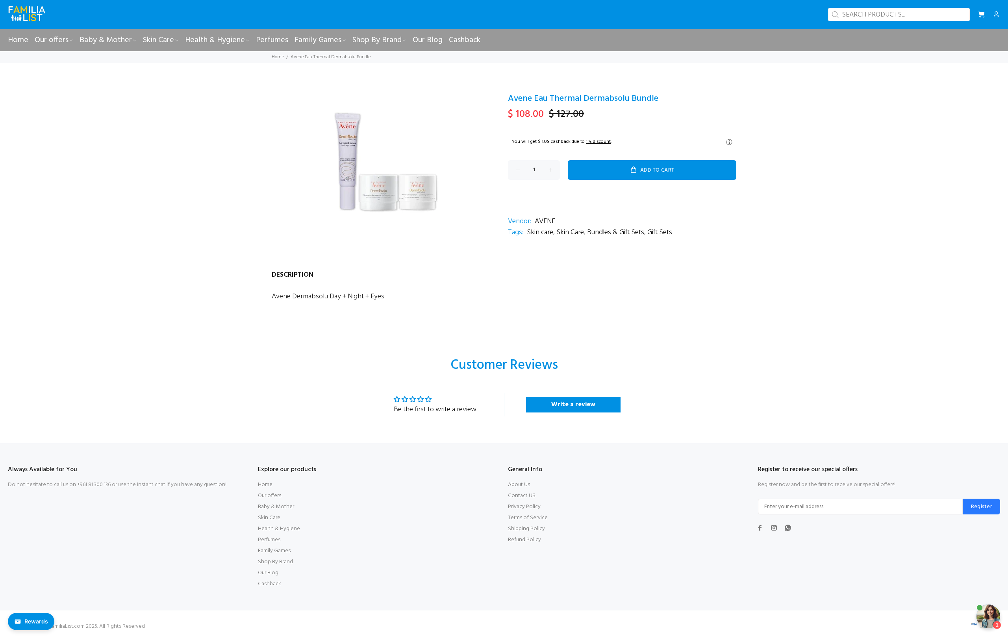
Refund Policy (524, 539)
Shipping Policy (526, 528)
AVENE (545, 221)
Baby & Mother (276, 506)
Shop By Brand (275, 561)
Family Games (274, 550)
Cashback (269, 583)
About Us (519, 484)
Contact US (522, 495)
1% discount (598, 142)
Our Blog (268, 572)
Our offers (269, 495)
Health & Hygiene (279, 528)
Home (278, 57)
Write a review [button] (573, 404)
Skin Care (570, 232)
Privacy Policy (524, 506)
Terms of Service (528, 517)
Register (981, 506)
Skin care (540, 232)
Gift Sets (659, 232)
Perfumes (269, 539)
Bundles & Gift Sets (615, 232)
